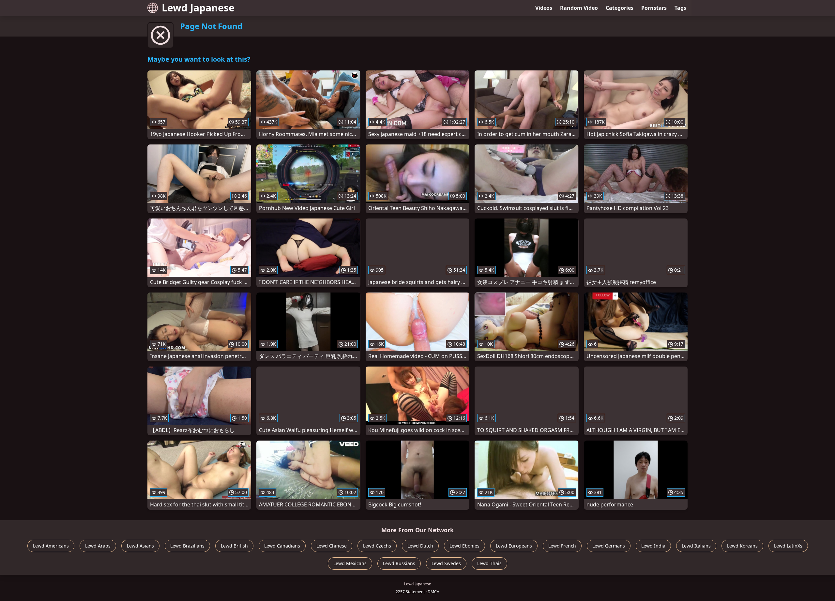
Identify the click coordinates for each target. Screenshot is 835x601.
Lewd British (234, 546)
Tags (680, 7)
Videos (543, 7)
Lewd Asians (140, 546)
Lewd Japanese (198, 7)
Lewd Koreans (742, 546)
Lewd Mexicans (350, 563)
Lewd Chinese (331, 546)
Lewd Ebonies (464, 546)
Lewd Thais (489, 563)
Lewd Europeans (514, 546)
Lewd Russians (399, 563)
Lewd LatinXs (788, 546)
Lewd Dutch (420, 546)
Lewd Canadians (282, 546)
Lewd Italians (696, 546)
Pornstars (654, 7)
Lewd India (653, 546)
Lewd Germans (608, 546)
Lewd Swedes (446, 563)
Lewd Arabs (98, 546)
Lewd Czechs (377, 546)
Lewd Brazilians (187, 546)
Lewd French (562, 546)
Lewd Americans (51, 546)
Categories (619, 7)
